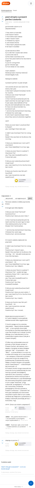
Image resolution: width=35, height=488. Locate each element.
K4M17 (8, 425)
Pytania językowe (6, 10)
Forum (15, 10)
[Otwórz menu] (31, 3)
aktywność (9, 198)
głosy (30, 198)
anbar (8, 417)
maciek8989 (22, 180)
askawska (21, 407)
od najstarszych (20, 198)
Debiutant (21, 181)
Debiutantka (22, 409)
